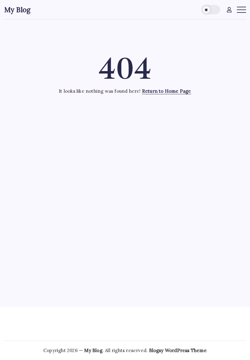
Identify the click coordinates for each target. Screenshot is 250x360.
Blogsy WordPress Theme (178, 350)
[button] (211, 9)
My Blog (17, 9)
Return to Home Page (166, 91)
